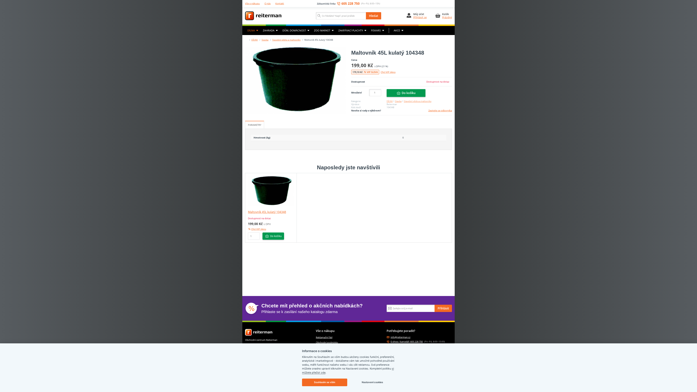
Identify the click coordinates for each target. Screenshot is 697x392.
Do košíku (408, 93)
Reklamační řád (324, 337)
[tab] (254, 125)
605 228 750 (350, 3)
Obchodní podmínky (327, 342)
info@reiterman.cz (400, 337)
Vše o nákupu (252, 3)
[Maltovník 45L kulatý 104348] (295, 80)
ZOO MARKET (322, 30)
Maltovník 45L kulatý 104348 (267, 212)
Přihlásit (443, 308)
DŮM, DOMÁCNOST (294, 30)
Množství (356, 92)
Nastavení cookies (372, 382)
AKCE (397, 30)
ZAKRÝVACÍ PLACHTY (350, 30)
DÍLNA (251, 30)
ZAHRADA (268, 30)
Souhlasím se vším (324, 382)
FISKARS (376, 30)
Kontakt (279, 3)
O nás (267, 3)
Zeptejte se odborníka (440, 110)
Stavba (265, 39)
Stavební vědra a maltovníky (286, 39)
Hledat (373, 16)
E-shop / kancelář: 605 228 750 (407, 341)
